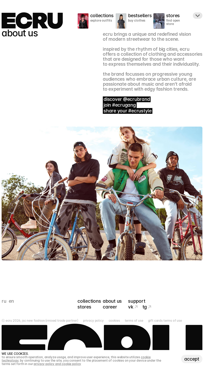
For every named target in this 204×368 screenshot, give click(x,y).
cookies (114, 320)
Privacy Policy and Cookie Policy (57, 364)
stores (84, 307)
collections (89, 301)
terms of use (134, 320)
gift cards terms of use (165, 320)
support (136, 301)
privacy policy (93, 320)
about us (112, 301)
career (110, 307)
